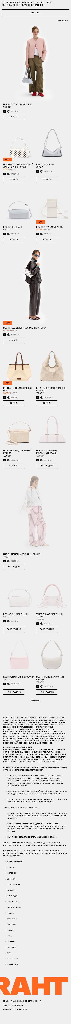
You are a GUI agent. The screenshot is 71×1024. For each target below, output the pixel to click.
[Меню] (4, 1019)
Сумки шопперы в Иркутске (42, 741)
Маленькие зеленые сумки (16, 734)
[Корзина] (66, 1019)
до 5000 (25, 743)
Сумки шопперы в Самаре (44, 725)
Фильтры (63, 20)
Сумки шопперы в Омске (54, 720)
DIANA (10, 824)
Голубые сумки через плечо (33, 727)
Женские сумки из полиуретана (47, 732)
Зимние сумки (24, 732)
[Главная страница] (35, 1019)
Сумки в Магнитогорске (40, 743)
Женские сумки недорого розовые (20, 722)
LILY (9, 813)
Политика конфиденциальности (22, 1001)
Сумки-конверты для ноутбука (18, 718)
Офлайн (13, 340)
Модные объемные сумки (34, 738)
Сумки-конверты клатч (36, 729)
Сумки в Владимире (12, 738)
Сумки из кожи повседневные (43, 734)
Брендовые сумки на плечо (50, 736)
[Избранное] (12, 1019)
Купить (14, 117)
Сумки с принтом (55, 738)
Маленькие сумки (23, 725)
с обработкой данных (31, 5)
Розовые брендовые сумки (16, 741)
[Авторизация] (59, 1019)
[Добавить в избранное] (28, 116)
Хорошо (35, 13)
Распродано (47, 466)
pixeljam (22, 1009)
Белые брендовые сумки (44, 718)
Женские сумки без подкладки (27, 720)
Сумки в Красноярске (47, 722)
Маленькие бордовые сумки (23, 736)
